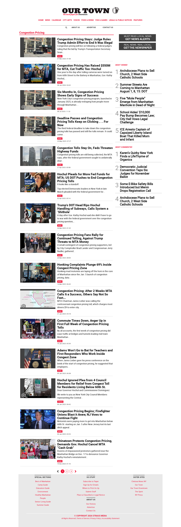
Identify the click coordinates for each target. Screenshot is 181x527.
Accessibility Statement (111, 518)
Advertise (91, 27)
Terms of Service (83, 518)
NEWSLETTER (142, 3)
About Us (76, 27)
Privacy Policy (95, 518)
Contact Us (108, 27)
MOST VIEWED (121, 65)
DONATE (156, 3)
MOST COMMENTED (123, 147)
